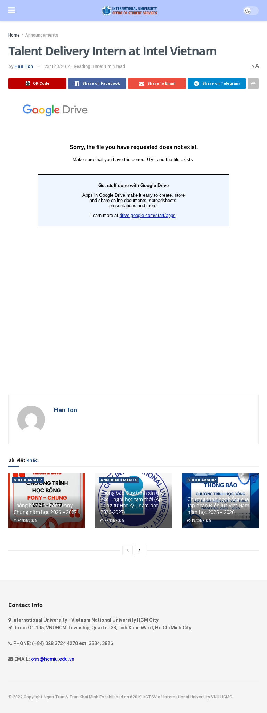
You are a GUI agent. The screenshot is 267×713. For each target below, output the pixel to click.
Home (14, 35)
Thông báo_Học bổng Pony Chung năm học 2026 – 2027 (45, 508)
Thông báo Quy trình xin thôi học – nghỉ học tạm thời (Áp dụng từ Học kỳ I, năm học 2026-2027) (132, 502)
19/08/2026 (201, 521)
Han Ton (23, 66)
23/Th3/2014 (57, 66)
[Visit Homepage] (129, 11)
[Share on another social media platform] (253, 83)
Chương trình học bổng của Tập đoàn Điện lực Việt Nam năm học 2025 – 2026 (218, 505)
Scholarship (28, 480)
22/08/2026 (114, 521)
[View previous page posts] (127, 550)
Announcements (41, 35)
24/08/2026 (27, 521)
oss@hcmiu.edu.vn (52, 659)
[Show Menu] (11, 10)
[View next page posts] (140, 550)
